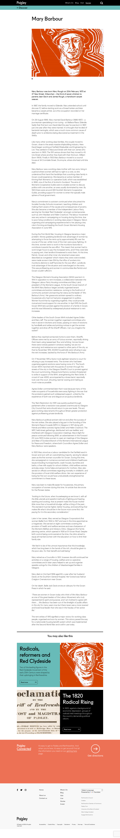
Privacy (74, 824)
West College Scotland (87, 812)
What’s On (69, 3)
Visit (82, 3)
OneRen (83, 800)
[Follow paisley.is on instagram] (25, 790)
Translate (97, 792)
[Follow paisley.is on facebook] (17, 790)
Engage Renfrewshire (87, 814)
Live (61, 798)
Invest (62, 804)
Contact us (43, 798)
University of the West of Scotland (90, 809)
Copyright (59, 824)
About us (42, 795)
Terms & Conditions (90, 824)
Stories (88, 3)
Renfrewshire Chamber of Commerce (91, 803)
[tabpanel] (67, 53)
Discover (23, 7)
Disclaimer (67, 824)
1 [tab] (32, 78)
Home (41, 790)
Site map (80, 824)
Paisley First (84, 806)
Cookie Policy (51, 824)
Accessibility (42, 824)
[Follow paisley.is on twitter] (21, 790)
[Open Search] (101, 3)
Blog (77, 3)
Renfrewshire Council (87, 797)
